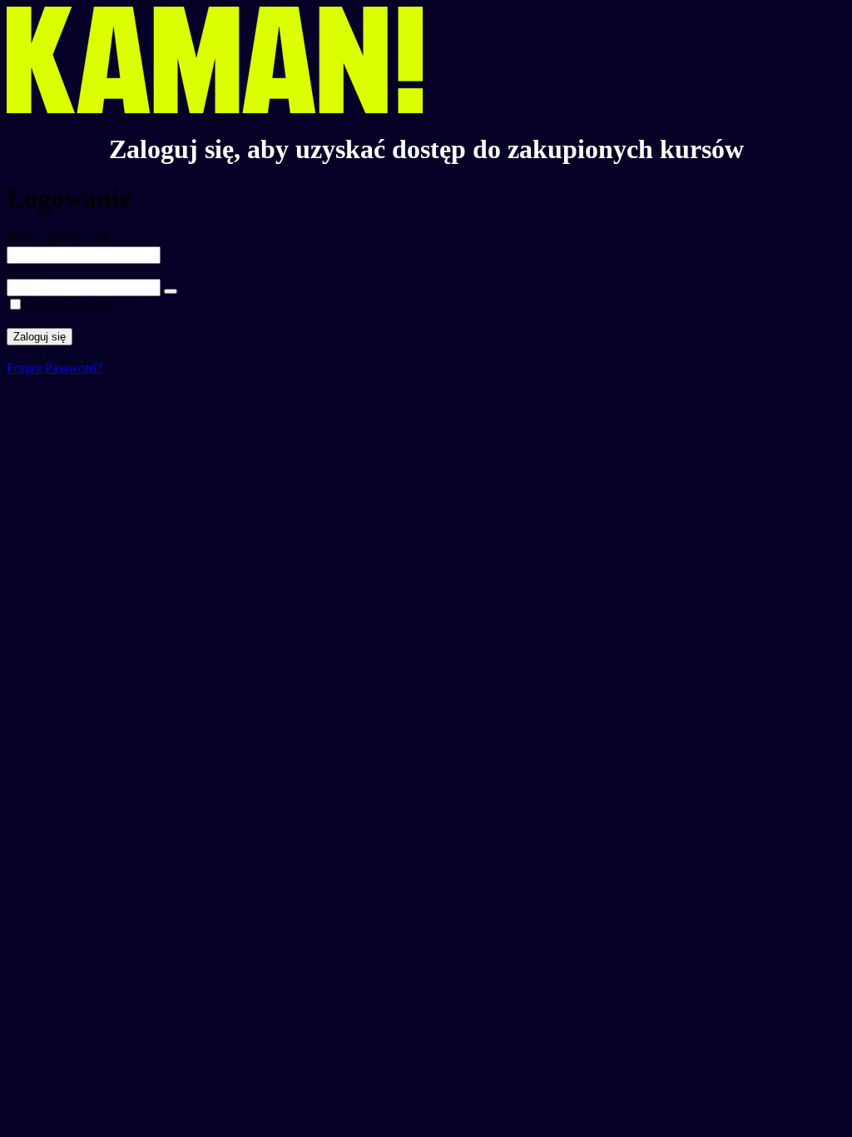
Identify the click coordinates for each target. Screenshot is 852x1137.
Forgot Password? (54, 367)
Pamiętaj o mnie (69, 305)
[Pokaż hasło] (170, 291)
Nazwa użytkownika (61, 238)
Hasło (22, 271)
